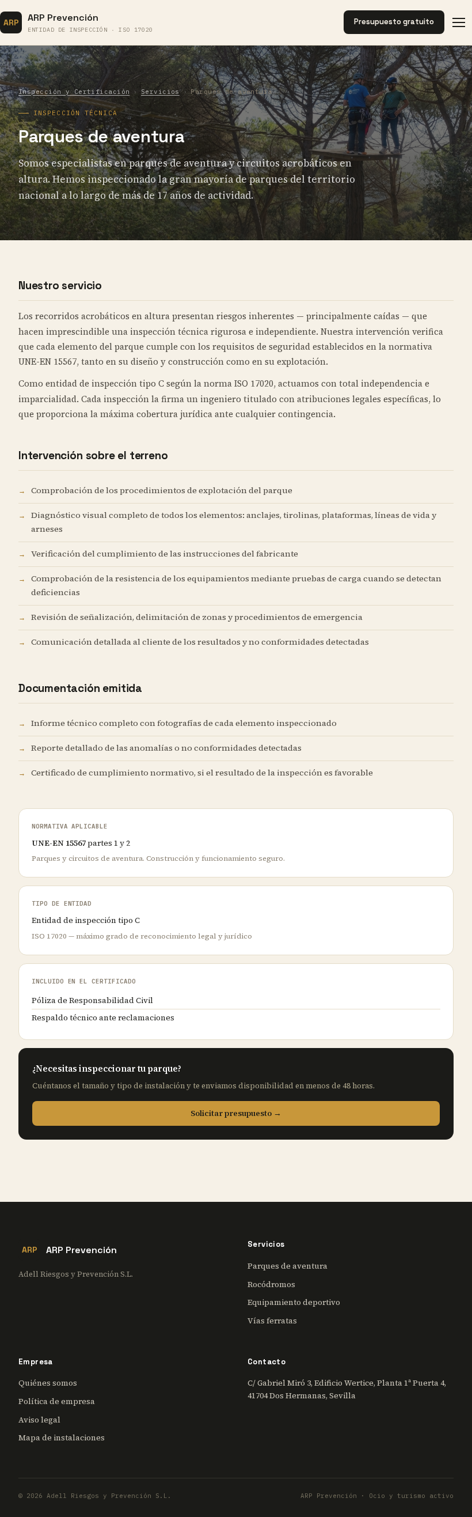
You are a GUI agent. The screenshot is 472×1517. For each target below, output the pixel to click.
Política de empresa (56, 1401)
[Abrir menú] (462, 22)
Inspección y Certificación (74, 92)
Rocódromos (271, 1284)
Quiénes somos (47, 1383)
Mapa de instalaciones (61, 1437)
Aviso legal (39, 1419)
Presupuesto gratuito (394, 22)
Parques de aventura (288, 1266)
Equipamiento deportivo (294, 1302)
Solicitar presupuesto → (236, 1113)
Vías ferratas (272, 1320)
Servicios (160, 92)
